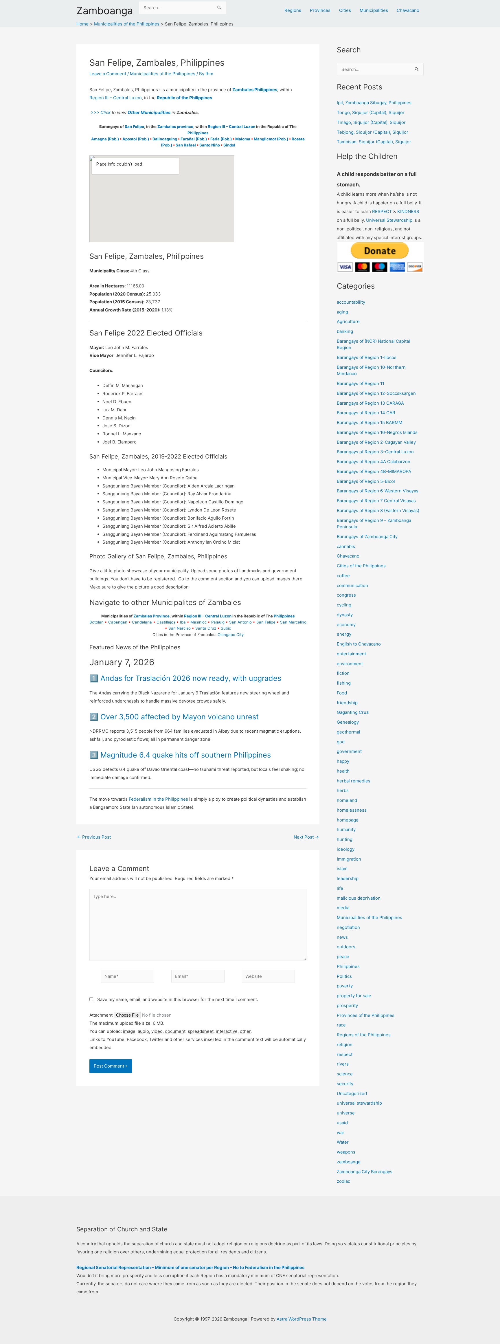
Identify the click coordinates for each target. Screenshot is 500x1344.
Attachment (101, 1015)
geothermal (348, 732)
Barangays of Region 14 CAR (366, 412)
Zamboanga (104, 10)
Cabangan (117, 622)
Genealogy (348, 722)
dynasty (345, 614)
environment (350, 663)
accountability (351, 302)
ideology (345, 849)
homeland (347, 800)
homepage (348, 820)
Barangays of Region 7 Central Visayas (376, 500)
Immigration (349, 859)
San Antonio (240, 622)
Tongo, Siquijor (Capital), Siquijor (371, 112)
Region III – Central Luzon (115, 97)
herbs (343, 790)
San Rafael (186, 145)
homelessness (352, 810)
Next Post (306, 837)
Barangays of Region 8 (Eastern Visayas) (378, 510)
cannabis (346, 546)
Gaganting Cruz (353, 712)
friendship (347, 702)
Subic (226, 628)
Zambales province (175, 126)
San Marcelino (293, 622)
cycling (344, 605)
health (343, 771)
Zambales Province (151, 616)
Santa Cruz (205, 628)
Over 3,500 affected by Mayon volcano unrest (179, 716)
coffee (343, 575)
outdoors (346, 946)
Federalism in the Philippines (158, 799)
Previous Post (94, 837)
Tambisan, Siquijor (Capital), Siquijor (374, 141)
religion (344, 1044)
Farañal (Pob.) (194, 139)
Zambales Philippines (254, 89)
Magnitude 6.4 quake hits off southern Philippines (185, 755)
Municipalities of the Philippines (162, 73)
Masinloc (198, 622)
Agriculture (348, 321)
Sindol (229, 145)
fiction (343, 673)
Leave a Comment (107, 73)
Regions (292, 10)
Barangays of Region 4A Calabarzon (373, 461)
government (349, 751)
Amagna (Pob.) (105, 139)
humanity (346, 829)
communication (352, 585)
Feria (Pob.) (221, 139)
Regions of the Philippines (364, 1034)
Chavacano (408, 10)
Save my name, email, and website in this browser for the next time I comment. (177, 999)
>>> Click (100, 112)
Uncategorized (352, 1093)
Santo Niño (209, 145)
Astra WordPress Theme (302, 1319)
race (341, 1025)
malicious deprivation (358, 898)
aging (342, 312)
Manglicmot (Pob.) (271, 139)
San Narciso (179, 628)
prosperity (347, 1005)
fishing (344, 683)
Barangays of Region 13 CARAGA (370, 403)
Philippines (198, 133)
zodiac (343, 1181)
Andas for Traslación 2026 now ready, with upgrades (190, 678)
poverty (345, 986)
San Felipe (134, 126)
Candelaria (142, 622)
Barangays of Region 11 (360, 383)
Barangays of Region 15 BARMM (369, 422)
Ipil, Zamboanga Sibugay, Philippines (374, 102)
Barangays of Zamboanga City (367, 536)
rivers (343, 1064)
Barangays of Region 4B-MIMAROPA (374, 471)
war (340, 1132)
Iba (183, 622)
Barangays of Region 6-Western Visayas (377, 491)
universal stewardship (359, 1103)
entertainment (351, 654)
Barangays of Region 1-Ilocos (366, 357)
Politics (344, 976)
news (342, 937)
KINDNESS (408, 211)
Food (342, 693)
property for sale (354, 995)
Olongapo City (231, 634)
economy (346, 624)
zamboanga (348, 1162)
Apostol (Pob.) (135, 139)
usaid (342, 1122)
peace (343, 956)
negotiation (348, 927)
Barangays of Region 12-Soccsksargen (376, 393)
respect (344, 1054)
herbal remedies (353, 781)
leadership (348, 878)
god (341, 742)
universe (346, 1113)
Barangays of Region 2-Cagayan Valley (376, 442)
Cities (345, 10)
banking (345, 331)
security (345, 1083)
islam (342, 868)
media (343, 907)
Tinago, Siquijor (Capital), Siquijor (371, 122)
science (345, 1074)
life (340, 888)
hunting (344, 839)
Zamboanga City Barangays (364, 1171)
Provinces (320, 10)
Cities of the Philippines (361, 566)
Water (343, 1142)
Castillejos (166, 622)
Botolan (96, 622)
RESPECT (382, 211)
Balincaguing (164, 139)
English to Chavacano (359, 644)
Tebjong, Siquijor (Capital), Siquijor (372, 132)
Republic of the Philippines (184, 97)
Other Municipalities (149, 112)
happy (343, 761)
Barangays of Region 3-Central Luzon (375, 451)
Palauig (218, 622)
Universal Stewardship (389, 220)
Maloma (242, 139)
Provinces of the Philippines (365, 1015)
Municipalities (374, 10)
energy (344, 634)
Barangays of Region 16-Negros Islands (377, 432)
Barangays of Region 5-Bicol (366, 481)
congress (346, 595)
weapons (346, 1152)
